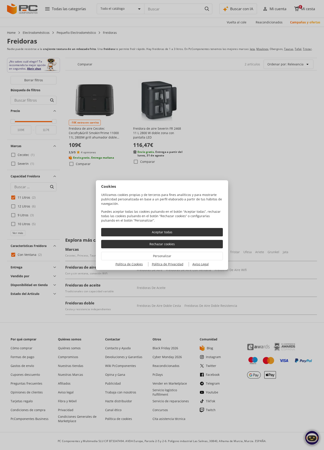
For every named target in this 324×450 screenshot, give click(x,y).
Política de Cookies (129, 264)
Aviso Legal (200, 264)
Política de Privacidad (167, 264)
